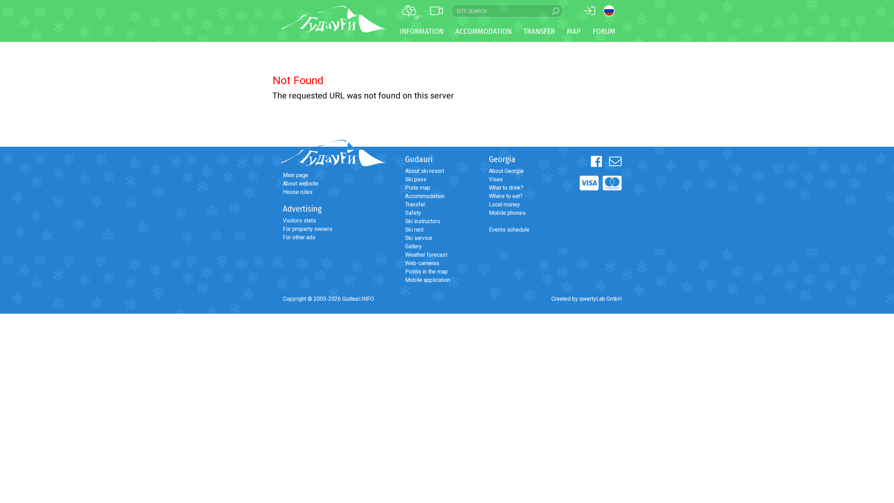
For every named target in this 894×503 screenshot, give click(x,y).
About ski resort (424, 171)
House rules (298, 192)
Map (574, 31)
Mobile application (427, 280)
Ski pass (415, 179)
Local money (504, 204)
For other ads (299, 237)
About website (300, 183)
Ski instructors (422, 221)
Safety (413, 213)
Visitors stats (299, 220)
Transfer (415, 204)
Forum (604, 31)
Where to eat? (506, 196)
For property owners (307, 229)
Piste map (417, 187)
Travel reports (43, 362)
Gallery (413, 246)
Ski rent (414, 229)
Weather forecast (426, 255)
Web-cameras (422, 263)
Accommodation (425, 196)
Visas (496, 179)
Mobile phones (507, 213)
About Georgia (506, 171)
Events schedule (509, 229)
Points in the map (426, 271)
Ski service (418, 238)
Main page (295, 175)
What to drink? (506, 187)
